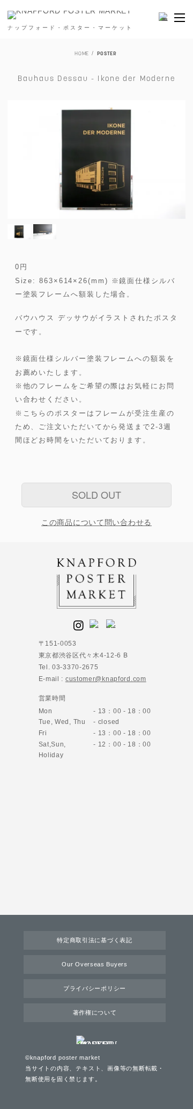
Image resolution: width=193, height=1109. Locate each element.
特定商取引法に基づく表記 (94, 940)
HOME (82, 53)
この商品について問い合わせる (96, 522)
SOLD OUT (96, 494)
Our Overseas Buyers (94, 964)
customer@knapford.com (105, 679)
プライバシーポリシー (94, 988)
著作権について (95, 1012)
